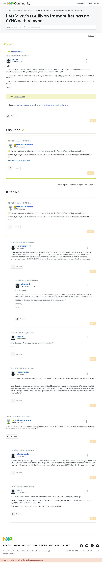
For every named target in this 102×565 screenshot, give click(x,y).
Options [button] (91, 36)
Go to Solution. (19, 97)
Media (35, 545)
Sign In (97, 3)
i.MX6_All (33, 105)
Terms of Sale (21, 551)
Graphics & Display (22, 105)
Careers (17, 545)
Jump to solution (17, 52)
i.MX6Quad (55, 105)
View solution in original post (19, 161)
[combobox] (59, 27)
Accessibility (45, 551)
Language (81, 3)
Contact (43, 545)
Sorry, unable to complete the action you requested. (22, 560)
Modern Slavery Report (33, 551)
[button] (86, 60)
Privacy (5, 551)
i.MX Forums (17, 10)
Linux (66, 105)
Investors (26, 545)
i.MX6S (62, 105)
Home (8, 10)
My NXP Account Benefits (59, 545)
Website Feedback (8, 553)
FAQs (90, 3)
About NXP (7, 545)
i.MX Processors (29, 10)
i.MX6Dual (46, 105)
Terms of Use (12, 551)
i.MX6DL (39, 105)
